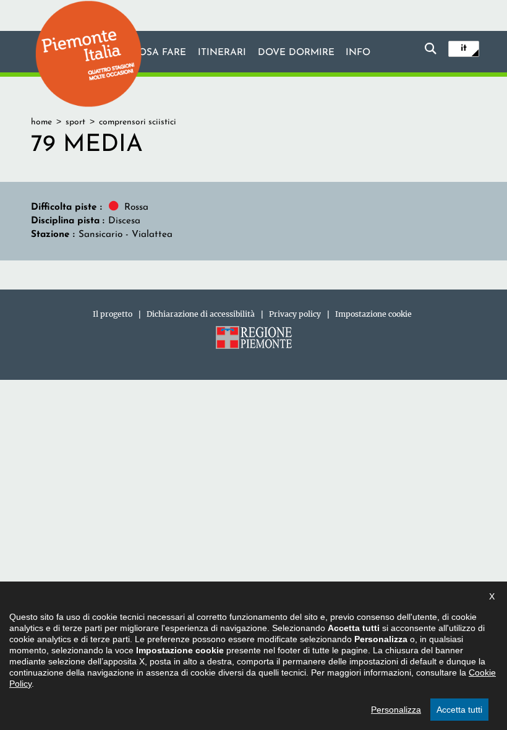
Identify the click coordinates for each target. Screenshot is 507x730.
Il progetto (112, 314)
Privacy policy (295, 314)
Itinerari (222, 53)
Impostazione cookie (373, 314)
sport (75, 122)
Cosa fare (159, 53)
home (41, 122)
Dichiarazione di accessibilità (201, 314)
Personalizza (396, 710)
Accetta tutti (459, 710)
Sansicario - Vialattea (126, 234)
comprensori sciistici (137, 122)
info (358, 53)
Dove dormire (296, 53)
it (464, 48)
